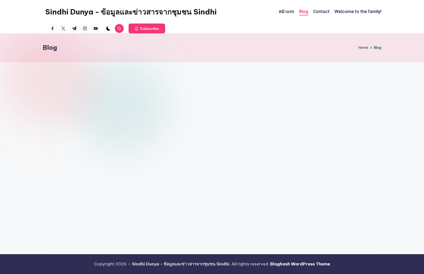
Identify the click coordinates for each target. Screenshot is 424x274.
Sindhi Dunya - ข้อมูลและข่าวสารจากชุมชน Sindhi (131, 11)
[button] (147, 28)
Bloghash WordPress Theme (300, 264)
